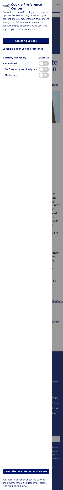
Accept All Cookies (26, 40)
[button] (14, 57)
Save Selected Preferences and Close (25, 471)
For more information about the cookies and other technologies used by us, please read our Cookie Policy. (25, 482)
